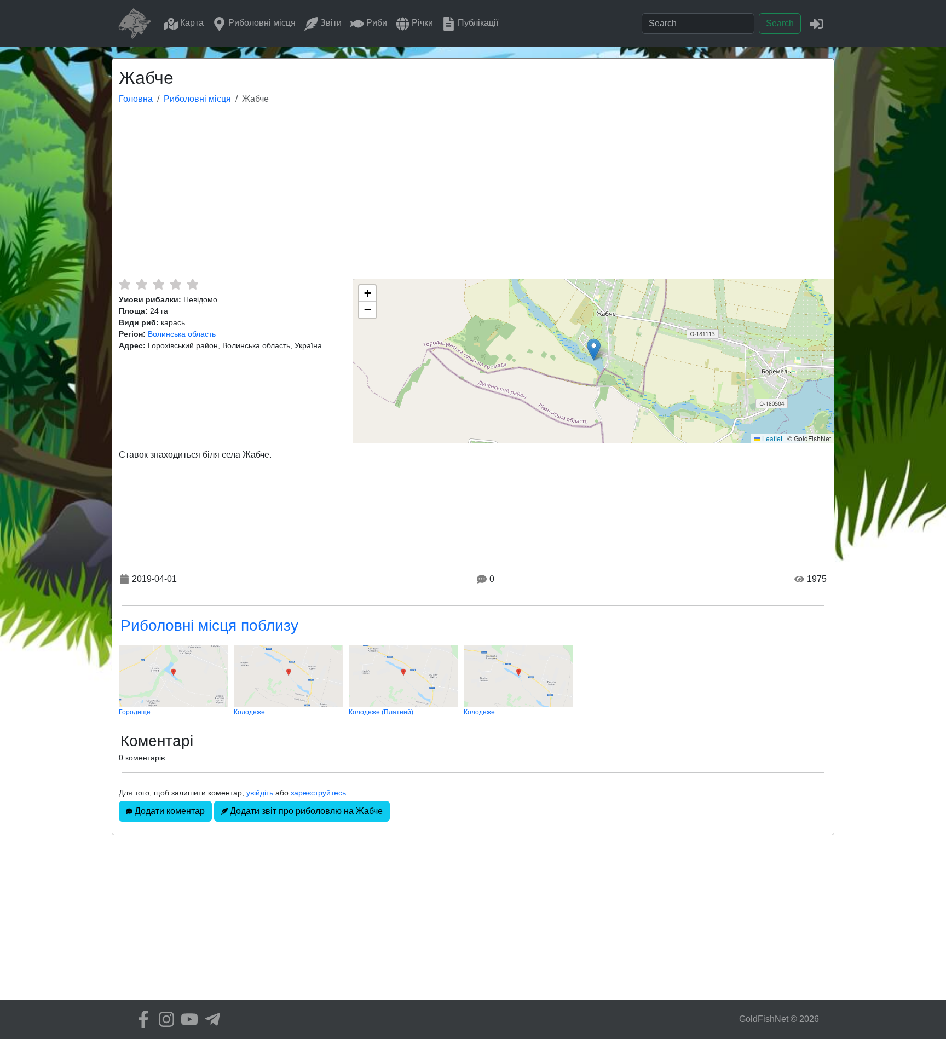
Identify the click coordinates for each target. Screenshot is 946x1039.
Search (780, 23)
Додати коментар (168, 811)
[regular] (158, 284)
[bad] (124, 284)
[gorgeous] (192, 284)
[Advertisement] (473, 196)
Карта (191, 22)
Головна (136, 98)
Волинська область (182, 334)
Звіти (330, 22)
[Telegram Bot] (209, 1019)
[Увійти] (816, 23)
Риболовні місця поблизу (209, 625)
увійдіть (259, 792)
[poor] (141, 284)
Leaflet (771, 438)
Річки (421, 22)
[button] (594, 349)
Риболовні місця (261, 22)
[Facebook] (140, 1019)
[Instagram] (163, 1019)
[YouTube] (186, 1019)
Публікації (476, 22)
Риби (375, 22)
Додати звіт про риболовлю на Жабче (305, 811)
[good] (175, 284)
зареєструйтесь (318, 792)
